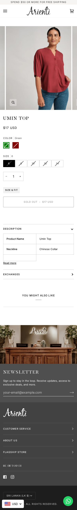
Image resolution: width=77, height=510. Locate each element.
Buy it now (38, 215)
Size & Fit (11, 190)
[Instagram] (12, 477)
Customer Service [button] (17, 428)
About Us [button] (10, 440)
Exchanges (11, 274)
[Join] (68, 392)
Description (12, 228)
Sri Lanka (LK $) (18, 495)
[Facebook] (5, 477)
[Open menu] (9, 11)
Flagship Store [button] (14, 452)
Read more (9, 263)
